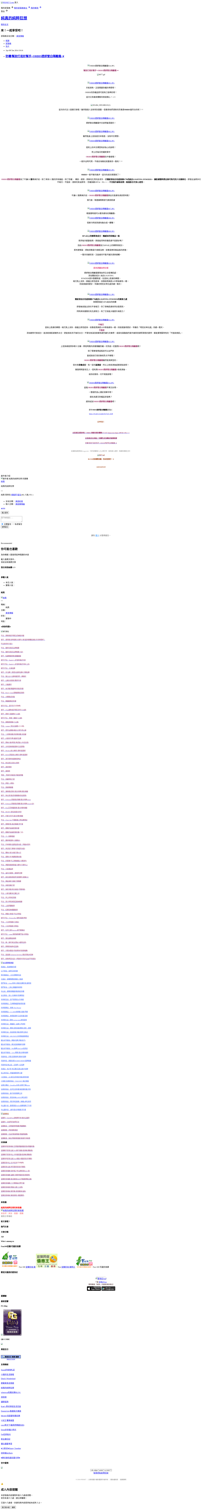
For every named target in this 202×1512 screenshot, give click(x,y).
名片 (7, 46)
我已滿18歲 (6, 1507)
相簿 (7, 41)
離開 (13, 1507)
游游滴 (4, 1397)
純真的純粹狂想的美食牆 (11, 1208)
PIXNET (83, 1479)
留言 (19, 495)
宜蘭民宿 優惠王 (68, 1267)
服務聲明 (123, 1479)
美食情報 (20, 36)
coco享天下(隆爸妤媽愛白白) (12, 1425)
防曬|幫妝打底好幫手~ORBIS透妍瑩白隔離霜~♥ (35, 56)
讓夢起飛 (4, 1402)
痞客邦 (14, 495)
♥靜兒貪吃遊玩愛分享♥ (10, 1458)
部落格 (8, 44)
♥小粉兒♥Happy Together (11, 1448)
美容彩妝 (19, 501)
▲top (3, 508)
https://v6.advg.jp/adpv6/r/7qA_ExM (101, 414)
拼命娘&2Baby (7, 1453)
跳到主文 (4, 25)
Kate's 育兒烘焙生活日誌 (11, 1406)
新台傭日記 (5, 1439)
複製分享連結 (6, 1216)
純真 (3, 481)
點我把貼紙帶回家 (101, 1473)
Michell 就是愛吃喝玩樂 (10, 1416)
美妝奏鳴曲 (20, 504)
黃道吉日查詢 (11, 1359)
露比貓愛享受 (6, 1444)
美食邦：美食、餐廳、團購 (12, 1213)
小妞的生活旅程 (7, 1374)
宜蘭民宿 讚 (31, 1267)
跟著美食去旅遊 (7, 1383)
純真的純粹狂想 (14, 18)
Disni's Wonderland (8, 1379)
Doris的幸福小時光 (8, 1430)
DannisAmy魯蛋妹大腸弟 (11, 1411)
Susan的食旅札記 (8, 1370)
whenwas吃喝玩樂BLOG (11, 1392)
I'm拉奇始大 (6, 1434)
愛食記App (103, 1282)
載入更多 (5, 513)
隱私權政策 (114, 1479)
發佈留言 (5, 527)
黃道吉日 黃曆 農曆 (12, 1357)
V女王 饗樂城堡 (7, 1420)
